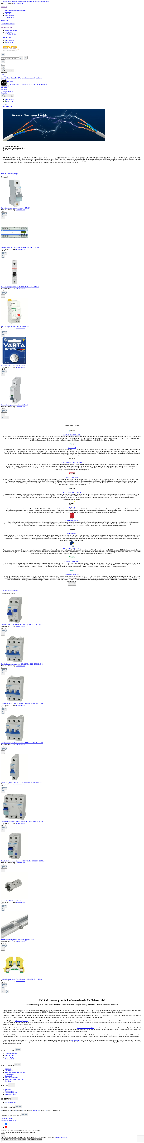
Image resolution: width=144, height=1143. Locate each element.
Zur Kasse (4, 80)
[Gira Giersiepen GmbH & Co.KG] (72, 461)
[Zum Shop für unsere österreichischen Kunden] (9, 42)
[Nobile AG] (72, 505)
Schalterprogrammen (21, 1021)
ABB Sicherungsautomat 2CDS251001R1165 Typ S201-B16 (20, 287)
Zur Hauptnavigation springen (39, 1)
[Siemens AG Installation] (72, 572)
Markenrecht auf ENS (11, 30)
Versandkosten (9, 15)
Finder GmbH (72, 448)
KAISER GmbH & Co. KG (72, 492)
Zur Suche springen (23, 1)
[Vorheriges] (3, 417)
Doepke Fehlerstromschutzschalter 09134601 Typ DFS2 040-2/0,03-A (22, 861)
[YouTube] (6, 1127)
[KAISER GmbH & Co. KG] (72, 490)
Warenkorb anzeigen (7, 106)
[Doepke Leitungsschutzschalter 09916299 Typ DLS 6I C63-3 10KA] (14, 662)
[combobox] (10, 58)
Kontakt (7, 13)
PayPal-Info (8, 32)
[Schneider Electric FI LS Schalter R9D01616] (14, 324)
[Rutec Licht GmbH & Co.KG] (72, 546)
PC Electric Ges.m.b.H (72, 520)
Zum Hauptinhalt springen (9, 1)
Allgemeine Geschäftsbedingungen (15, 10)
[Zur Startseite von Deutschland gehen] (11, 52)
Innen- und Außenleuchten (85, 1028)
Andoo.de (8, 1089)
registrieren (5, 76)
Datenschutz (8, 1076)
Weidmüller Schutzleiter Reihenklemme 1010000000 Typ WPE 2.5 (21, 979)
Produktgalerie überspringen (9, 173)
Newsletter (8, 1081)
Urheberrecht (9, 1070)
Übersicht (4, 78)
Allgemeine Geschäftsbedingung (15, 1072)
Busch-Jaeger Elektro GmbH (72, 435)
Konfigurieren (22, 1139)
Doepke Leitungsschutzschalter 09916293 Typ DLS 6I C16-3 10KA (22, 703)
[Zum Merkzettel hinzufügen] (4, 214)
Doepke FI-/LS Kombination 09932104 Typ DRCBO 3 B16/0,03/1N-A (23, 624)
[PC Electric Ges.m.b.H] (72, 518)
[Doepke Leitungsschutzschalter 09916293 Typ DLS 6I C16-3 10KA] (14, 701)
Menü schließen (8, 71)
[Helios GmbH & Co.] (72, 476)
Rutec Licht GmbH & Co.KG (72, 548)
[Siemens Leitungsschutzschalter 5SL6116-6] (14, 403)
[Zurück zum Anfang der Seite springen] (3, 1135)
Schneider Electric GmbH (72, 561)
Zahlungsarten (29, 78)
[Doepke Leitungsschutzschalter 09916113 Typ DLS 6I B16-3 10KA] (14, 741)
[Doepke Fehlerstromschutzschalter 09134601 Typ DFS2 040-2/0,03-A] (14, 859)
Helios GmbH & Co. (72, 477)
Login (3, 74)
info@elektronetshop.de (8, 1120)
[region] (72, 296)
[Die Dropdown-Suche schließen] (26, 57)
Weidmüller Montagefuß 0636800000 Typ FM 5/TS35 (18, 940)
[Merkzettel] (2, 64)
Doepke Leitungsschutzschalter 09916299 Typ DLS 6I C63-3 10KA (22, 664)
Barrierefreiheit (9, 1059)
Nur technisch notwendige (9, 1139)
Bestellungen (38, 78)
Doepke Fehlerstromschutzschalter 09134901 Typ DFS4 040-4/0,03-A (22, 821)
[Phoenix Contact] (72, 531)
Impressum (8, 12)
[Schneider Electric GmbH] (72, 559)
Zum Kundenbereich (11, 1053)
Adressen (22, 78)
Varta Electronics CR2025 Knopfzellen (13, 365)
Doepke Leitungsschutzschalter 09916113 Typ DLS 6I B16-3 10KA (22, 743)
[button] (72, 7)
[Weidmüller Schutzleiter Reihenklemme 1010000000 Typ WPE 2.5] (14, 977)
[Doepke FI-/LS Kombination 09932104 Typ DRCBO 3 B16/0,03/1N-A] (14, 623)
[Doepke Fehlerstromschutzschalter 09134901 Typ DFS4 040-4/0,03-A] (14, 820)
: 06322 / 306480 (7, 1119)
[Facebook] (6, 1125)
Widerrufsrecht (9, 17)
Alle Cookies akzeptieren (35, 1139)
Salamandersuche (10, 1094)
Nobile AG (72, 507)
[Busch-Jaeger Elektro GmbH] (72, 433)
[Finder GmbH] (72, 446)
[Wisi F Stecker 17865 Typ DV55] (14, 898)
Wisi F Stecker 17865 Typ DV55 (11, 900)
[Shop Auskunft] (10, 1102)
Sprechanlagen (76, 1040)
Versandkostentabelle (11, 1077)
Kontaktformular (10, 1055)
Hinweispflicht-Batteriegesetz (14, 1079)
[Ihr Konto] (3, 67)
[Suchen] (21, 57)
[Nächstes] (7, 417)
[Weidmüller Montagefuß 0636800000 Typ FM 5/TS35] (14, 938)
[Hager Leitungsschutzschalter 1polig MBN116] (14, 206)
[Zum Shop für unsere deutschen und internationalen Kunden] (9, 40)
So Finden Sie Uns (10, 34)
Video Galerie (9, 1057)
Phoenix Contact (72, 533)
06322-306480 (18, 3)
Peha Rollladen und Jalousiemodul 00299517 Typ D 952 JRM (20, 247)
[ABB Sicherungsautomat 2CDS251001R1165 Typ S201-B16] (14, 285)
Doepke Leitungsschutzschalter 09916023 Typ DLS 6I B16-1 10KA (22, 782)
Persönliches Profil (13, 78)
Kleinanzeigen (9, 1091)
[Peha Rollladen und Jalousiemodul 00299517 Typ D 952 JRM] (14, 245)
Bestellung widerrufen (7, 1062)
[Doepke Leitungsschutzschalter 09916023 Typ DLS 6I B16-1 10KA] (14, 780)
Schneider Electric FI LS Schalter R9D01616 (15, 326)
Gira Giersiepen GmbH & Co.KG (72, 462)
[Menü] (3, 54)
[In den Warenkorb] (3, 217)
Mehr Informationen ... (62, 1137)
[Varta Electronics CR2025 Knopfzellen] (14, 364)
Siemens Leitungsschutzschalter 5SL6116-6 (14, 405)
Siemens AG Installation (72, 574)
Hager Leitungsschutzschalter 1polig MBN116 (15, 208)
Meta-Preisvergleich (11, 1092)
